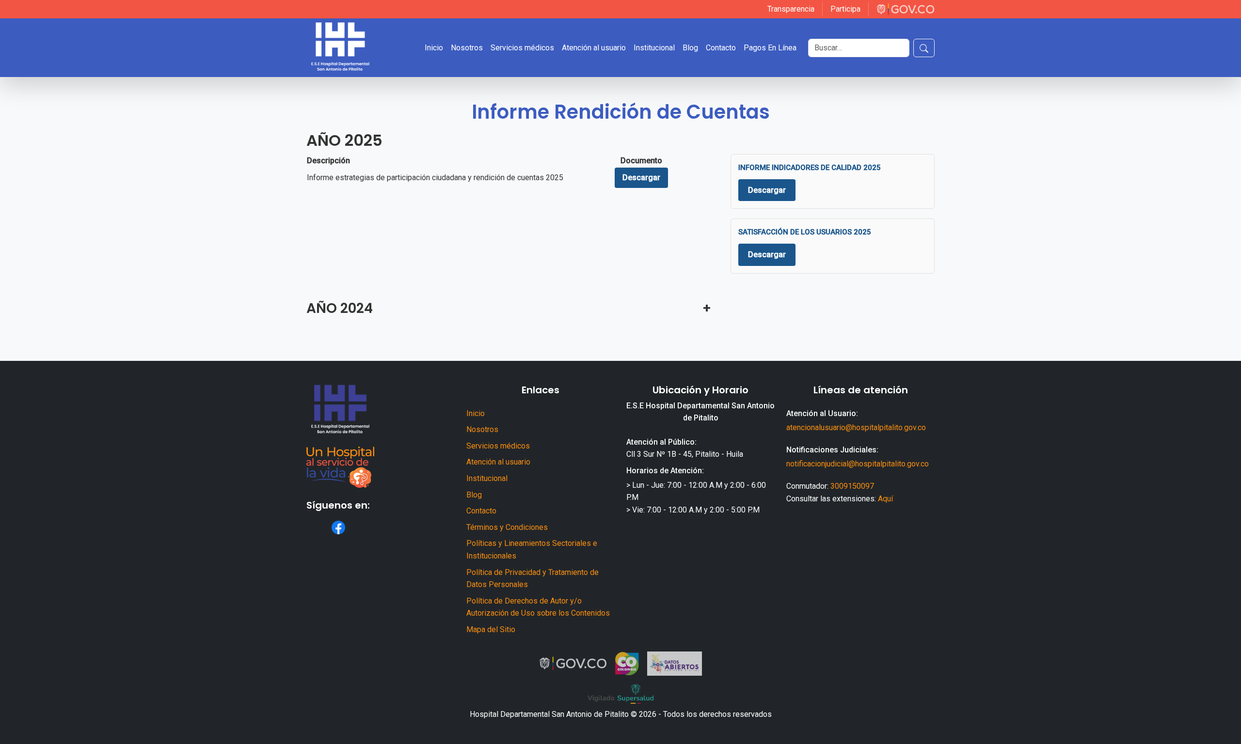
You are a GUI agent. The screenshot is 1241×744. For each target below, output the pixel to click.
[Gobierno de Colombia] (905, 9)
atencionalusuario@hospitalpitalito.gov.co (856, 427)
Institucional (487, 478)
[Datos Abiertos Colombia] (674, 663)
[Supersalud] (620, 694)
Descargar (641, 177)
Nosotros (482, 429)
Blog (474, 494)
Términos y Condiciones (507, 527)
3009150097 (852, 486)
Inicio (475, 413)
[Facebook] (338, 527)
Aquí (885, 498)
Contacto (481, 510)
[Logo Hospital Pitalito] (340, 47)
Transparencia (790, 9)
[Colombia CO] (627, 663)
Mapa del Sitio (490, 629)
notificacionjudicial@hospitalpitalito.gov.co (857, 463)
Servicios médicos (498, 445)
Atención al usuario (498, 461)
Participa (845, 9)
